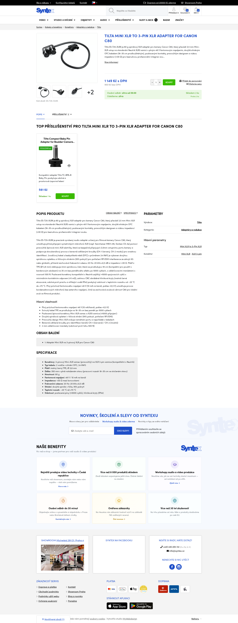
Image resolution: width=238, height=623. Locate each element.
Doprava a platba (47, 586)
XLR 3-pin (197, 253)
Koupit (169, 82)
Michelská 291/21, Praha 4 (70, 540)
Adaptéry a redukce (85, 27)
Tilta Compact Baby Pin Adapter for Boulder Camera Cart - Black (56, 140)
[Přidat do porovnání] (69, 165)
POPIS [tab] (39, 114)
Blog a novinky (75, 596)
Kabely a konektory (53, 27)
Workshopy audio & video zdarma (118, 421)
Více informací (111, 62)
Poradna (72, 600)
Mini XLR (185, 253)
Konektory (69, 27)
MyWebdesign (130, 618)
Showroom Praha (76, 591)
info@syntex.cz (176, 550)
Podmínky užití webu (48, 596)
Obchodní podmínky (48, 591)
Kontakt (83, 2)
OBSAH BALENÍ (113, 212)
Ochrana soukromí (47, 600)
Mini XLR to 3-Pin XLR (191, 246)
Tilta (99, 27)
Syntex (39, 27)
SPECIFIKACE (130, 212)
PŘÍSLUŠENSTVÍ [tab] (60, 114)
